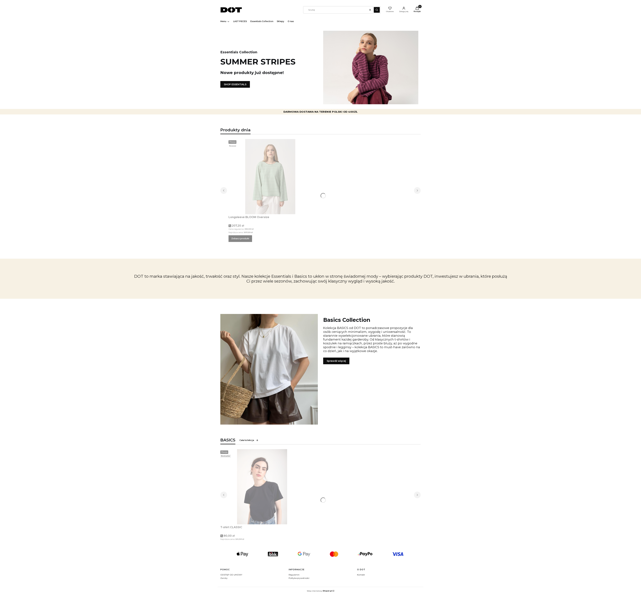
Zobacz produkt (240, 238)
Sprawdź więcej (336, 360)
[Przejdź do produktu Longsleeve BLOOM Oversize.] (270, 176)
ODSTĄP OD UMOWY (231, 574)
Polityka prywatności (299, 578)
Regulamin (294, 574)
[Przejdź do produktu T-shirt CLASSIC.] (262, 486)
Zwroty (224, 578)
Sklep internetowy (319, 591)
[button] (377, 10)
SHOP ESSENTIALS (235, 84)
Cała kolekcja (246, 440)
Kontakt (361, 574)
